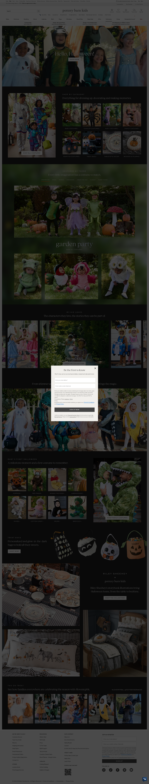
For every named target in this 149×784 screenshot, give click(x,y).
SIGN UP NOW (75, 409)
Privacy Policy (60, 404)
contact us (67, 399)
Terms (71, 399)
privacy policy (73, 417)
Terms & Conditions (89, 402)
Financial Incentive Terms (74, 415)
